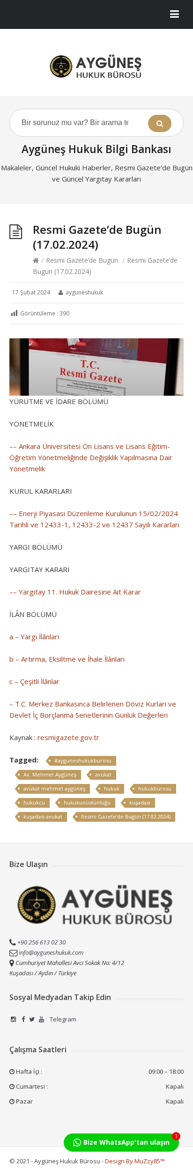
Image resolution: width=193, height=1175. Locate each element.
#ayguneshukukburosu (82, 760)
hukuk (111, 788)
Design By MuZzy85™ (135, 1161)
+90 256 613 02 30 (41, 942)
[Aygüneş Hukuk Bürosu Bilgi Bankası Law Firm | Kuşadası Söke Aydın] (96, 66)
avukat (103, 774)
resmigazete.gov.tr (68, 737)
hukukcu (34, 802)
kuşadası (139, 802)
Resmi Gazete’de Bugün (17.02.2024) (126, 816)
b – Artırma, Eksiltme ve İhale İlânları (67, 659)
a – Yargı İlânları (34, 636)
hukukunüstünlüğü (87, 802)
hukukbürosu (154, 788)
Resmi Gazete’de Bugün (82, 260)
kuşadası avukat (42, 816)
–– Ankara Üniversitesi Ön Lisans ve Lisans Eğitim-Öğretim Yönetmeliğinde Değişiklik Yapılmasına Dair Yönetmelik (90, 457)
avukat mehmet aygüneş (54, 788)
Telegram (62, 1019)
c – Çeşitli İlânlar (34, 681)
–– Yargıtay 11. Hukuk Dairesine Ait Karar (75, 591)
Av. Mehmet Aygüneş (49, 774)
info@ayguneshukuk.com (51, 952)
